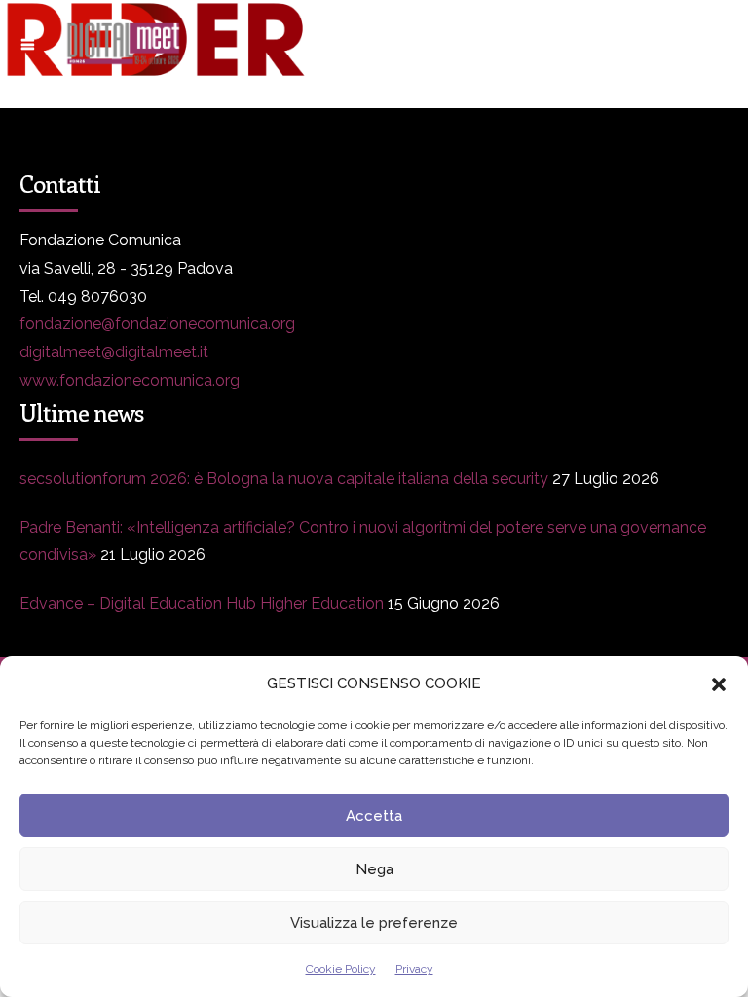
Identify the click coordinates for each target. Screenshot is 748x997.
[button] (719, 684)
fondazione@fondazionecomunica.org (157, 323)
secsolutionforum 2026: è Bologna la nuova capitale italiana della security (283, 478)
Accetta (374, 816)
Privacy (414, 969)
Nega (374, 869)
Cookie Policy (341, 969)
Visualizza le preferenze (374, 923)
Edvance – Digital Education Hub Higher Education (201, 603)
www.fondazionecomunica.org (129, 380)
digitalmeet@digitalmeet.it (113, 352)
